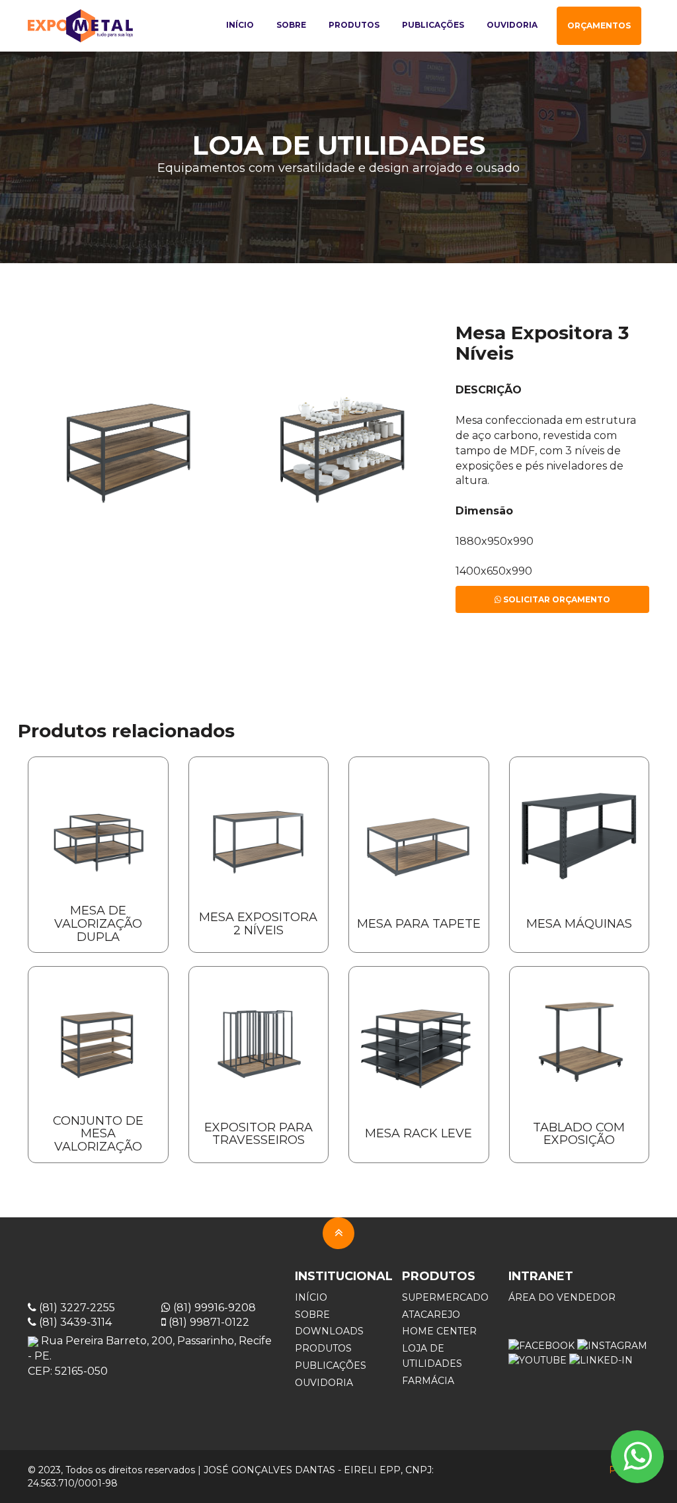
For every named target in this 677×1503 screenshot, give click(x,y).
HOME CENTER (439, 1331)
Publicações (433, 25)
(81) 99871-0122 (207, 1322)
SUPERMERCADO (445, 1297)
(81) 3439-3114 (74, 1322)
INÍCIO (311, 1297)
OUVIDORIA (324, 1383)
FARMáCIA (428, 1381)
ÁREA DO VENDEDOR (562, 1297)
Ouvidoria (512, 25)
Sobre (291, 25)
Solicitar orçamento (555, 599)
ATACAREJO (431, 1314)
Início (240, 25)
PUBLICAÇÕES (330, 1365)
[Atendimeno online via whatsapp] (637, 1456)
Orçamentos (599, 25)
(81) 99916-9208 (213, 1307)
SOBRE (312, 1314)
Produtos (354, 25)
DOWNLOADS (329, 1331)
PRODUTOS (323, 1348)
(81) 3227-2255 (75, 1307)
